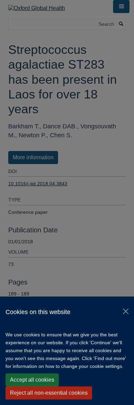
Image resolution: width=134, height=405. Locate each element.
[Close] (125, 311)
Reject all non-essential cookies (49, 393)
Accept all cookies (32, 380)
